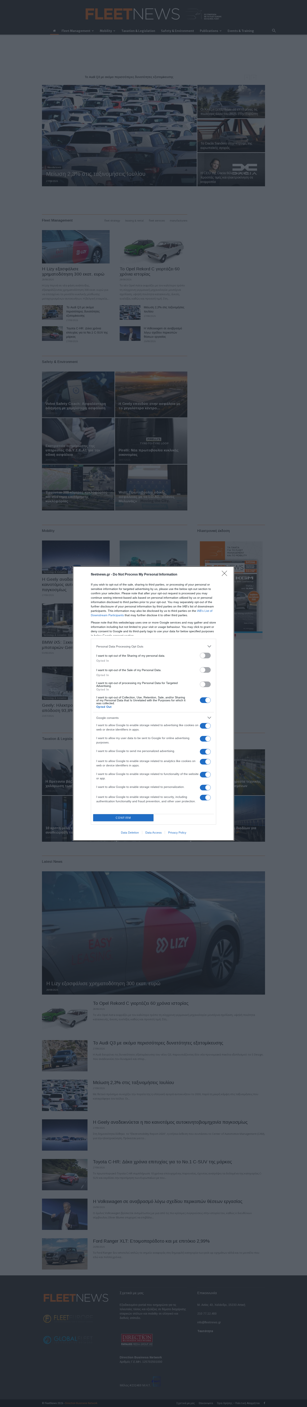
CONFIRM (123, 817)
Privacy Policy (177, 832)
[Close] (226, 575)
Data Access (153, 832)
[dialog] (153, 703)
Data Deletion (130, 832)
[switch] (205, 655)
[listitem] (153, 646)
